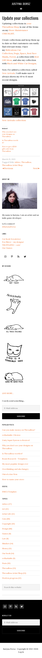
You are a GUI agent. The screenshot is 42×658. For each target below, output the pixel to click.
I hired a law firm (9, 474)
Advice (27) (7, 504)
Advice (17, 162)
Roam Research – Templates (14, 459)
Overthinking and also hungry (15, 469)
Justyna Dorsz (21, 4)
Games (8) (6, 533)
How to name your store (13, 479)
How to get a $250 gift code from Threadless (9, 149)
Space (23, 53)
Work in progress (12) (11, 578)
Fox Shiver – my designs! (13, 242)
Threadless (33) (9, 568)
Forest (12, 56)
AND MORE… (8, 393)
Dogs (16, 53)
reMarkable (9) (8, 558)
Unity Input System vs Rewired (16, 440)
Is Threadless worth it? (12, 453)
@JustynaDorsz (9, 227)
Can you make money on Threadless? (18, 430)
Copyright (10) (8, 524)
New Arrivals (8, 73)
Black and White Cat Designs (21, 63)
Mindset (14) (7, 543)
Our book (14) (8, 553)
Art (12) (5, 509)
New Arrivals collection (14, 120)
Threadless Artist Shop (12, 165)
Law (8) (5, 538)
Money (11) (6, 548)
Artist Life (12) (8, 514)
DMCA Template (9, 492)
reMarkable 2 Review (11, 435)
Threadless (26, 162)
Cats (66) (6, 519)
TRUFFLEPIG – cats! (11, 245)
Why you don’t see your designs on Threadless (9, 134)
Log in (21, 652)
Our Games (7, 248)
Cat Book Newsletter (11, 239)
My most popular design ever (15, 464)
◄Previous (7, 168)
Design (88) (7, 529)
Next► (36, 168)
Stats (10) (6, 563)
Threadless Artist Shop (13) (14, 573)
